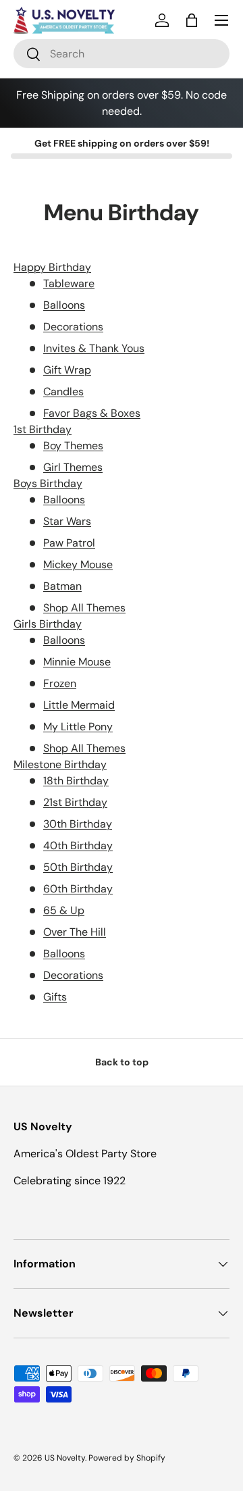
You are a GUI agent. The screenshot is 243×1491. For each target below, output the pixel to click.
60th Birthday (78, 889)
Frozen (59, 683)
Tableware (68, 283)
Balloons (64, 305)
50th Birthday (78, 867)
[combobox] (122, 53)
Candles (63, 391)
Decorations (73, 327)
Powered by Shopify (126, 1457)
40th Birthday (78, 845)
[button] (192, 20)
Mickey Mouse (78, 564)
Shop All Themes (84, 608)
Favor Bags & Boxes (91, 413)
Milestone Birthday (60, 764)
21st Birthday (75, 802)
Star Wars (67, 521)
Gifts (55, 997)
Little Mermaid (79, 705)
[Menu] (221, 20)
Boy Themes (73, 445)
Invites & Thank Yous (93, 348)
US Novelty (65, 1457)
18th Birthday (76, 781)
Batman (62, 586)
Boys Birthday (48, 483)
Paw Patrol (69, 543)
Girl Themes (73, 467)
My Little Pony (78, 726)
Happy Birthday (52, 267)
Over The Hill (74, 932)
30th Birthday (77, 824)
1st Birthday (43, 429)
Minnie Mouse (77, 662)
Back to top (121, 1062)
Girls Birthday (48, 624)
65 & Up (63, 910)
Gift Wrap (67, 370)
